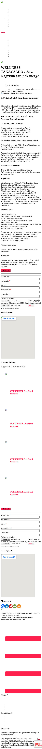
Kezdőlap (8, 6)
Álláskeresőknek (11, 8)
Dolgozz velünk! (11, 705)
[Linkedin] (7, 606)
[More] (19, 606)
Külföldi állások (15, 12)
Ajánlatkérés (14, 26)
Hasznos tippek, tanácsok (19, 16)
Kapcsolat (8, 28)
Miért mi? (13, 24)
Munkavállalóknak (12, 701)
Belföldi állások (15, 10)
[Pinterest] (11, 606)
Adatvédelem (10, 707)
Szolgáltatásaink (15, 20)
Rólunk (8, 699)
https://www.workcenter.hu (10, 102)
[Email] (15, 606)
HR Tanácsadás (10, 723)
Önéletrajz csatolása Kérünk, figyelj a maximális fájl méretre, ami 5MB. (20, 301)
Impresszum (9, 709)
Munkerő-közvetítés (12, 717)
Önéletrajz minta (16, 14)
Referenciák (14, 22)
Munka (12, 89)
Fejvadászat (9, 721)
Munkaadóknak (10, 18)
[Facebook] (3, 606)
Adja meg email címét (8, 739)
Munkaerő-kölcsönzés (13, 719)
